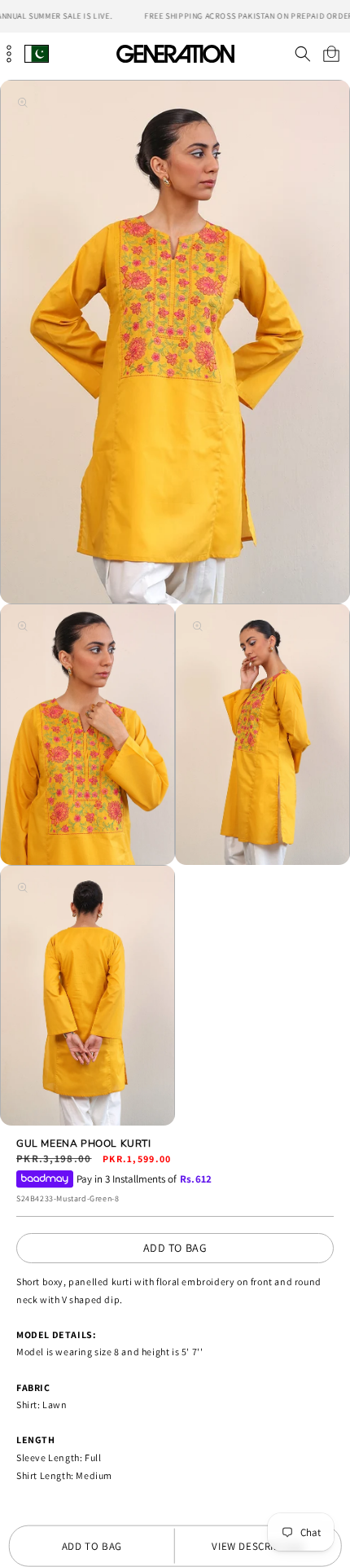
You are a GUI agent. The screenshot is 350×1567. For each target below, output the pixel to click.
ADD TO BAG (175, 1247)
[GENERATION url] (175, 53)
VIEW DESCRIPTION (258, 1546)
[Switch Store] (36, 53)
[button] (302, 54)
